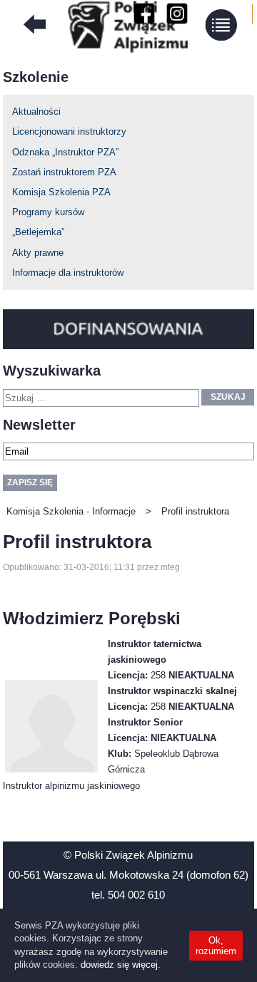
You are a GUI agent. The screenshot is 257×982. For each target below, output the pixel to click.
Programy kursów (48, 212)
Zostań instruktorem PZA (64, 172)
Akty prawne (38, 252)
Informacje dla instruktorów (68, 272)
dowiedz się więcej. (121, 964)
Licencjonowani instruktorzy (69, 131)
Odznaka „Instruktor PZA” (65, 152)
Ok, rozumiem (216, 945)
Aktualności (36, 111)
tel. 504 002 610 (128, 895)
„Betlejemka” (38, 232)
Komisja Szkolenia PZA (61, 192)
